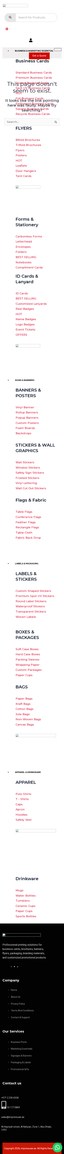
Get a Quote (39, 55)
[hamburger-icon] (58, 49)
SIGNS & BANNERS (24, 380)
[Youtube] (18, 966)
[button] (57, 1147)
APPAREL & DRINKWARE (28, 772)
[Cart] (6, 30)
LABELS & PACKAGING (26, 563)
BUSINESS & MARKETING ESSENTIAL (34, 51)
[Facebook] (15, 966)
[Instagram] (12, 966)
